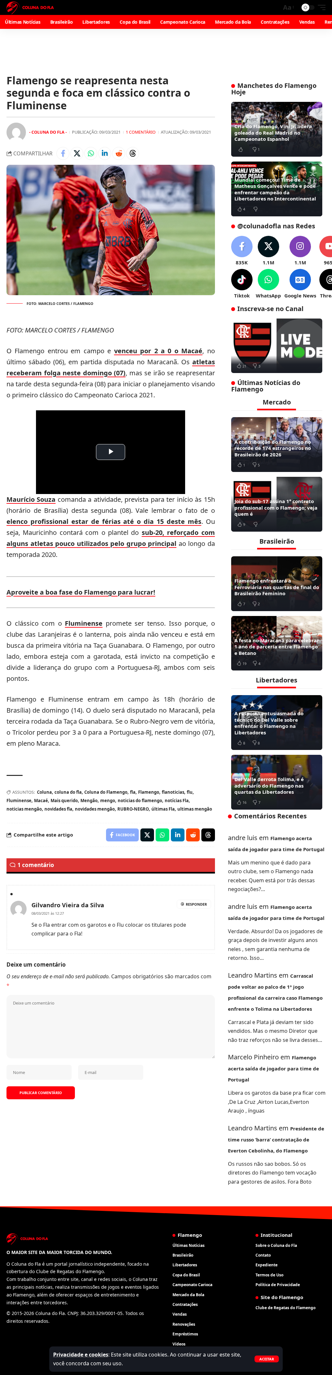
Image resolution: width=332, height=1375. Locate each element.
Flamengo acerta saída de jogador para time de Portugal (273, 1068)
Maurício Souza (30, 499)
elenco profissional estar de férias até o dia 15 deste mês (103, 521)
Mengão (89, 800)
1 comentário (141, 132)
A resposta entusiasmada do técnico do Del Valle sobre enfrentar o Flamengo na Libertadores (268, 723)
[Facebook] (242, 251)
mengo (107, 800)
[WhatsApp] (268, 284)
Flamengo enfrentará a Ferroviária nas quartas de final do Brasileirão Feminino (276, 587)
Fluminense (83, 623)
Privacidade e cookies (80, 1354)
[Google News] (300, 284)
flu (190, 792)
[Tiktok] (242, 284)
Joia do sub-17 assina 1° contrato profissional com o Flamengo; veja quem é (275, 507)
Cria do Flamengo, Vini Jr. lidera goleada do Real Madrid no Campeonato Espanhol (273, 132)
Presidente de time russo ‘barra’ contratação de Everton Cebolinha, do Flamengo (276, 1139)
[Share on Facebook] (62, 153)
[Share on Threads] (132, 153)
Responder (196, 904)
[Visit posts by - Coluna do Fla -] (16, 132)
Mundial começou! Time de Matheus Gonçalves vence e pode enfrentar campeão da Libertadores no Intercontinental (275, 189)
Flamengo (148, 792)
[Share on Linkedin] (104, 153)
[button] (267, 1359)
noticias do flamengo (140, 800)
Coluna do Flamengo (105, 792)
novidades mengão (95, 809)
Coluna (44, 792)
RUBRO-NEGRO (133, 809)
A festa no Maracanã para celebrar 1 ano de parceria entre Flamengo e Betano (276, 646)
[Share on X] (76, 153)
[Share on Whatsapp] (90, 153)
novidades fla (58, 809)
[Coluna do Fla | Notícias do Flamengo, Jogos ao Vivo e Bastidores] (30, 7)
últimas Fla (163, 809)
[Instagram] (300, 251)
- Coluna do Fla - (48, 132)
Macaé (41, 800)
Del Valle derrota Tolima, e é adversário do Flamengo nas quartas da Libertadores (269, 785)
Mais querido (64, 800)
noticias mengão (24, 809)
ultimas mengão (194, 809)
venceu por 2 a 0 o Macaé (158, 350)
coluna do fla (68, 792)
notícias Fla (177, 800)
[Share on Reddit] (118, 153)
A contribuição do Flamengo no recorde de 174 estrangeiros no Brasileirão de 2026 (272, 448)
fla (133, 792)
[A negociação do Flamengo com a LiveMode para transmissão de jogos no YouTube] (276, 346)
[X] (268, 251)
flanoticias (173, 792)
